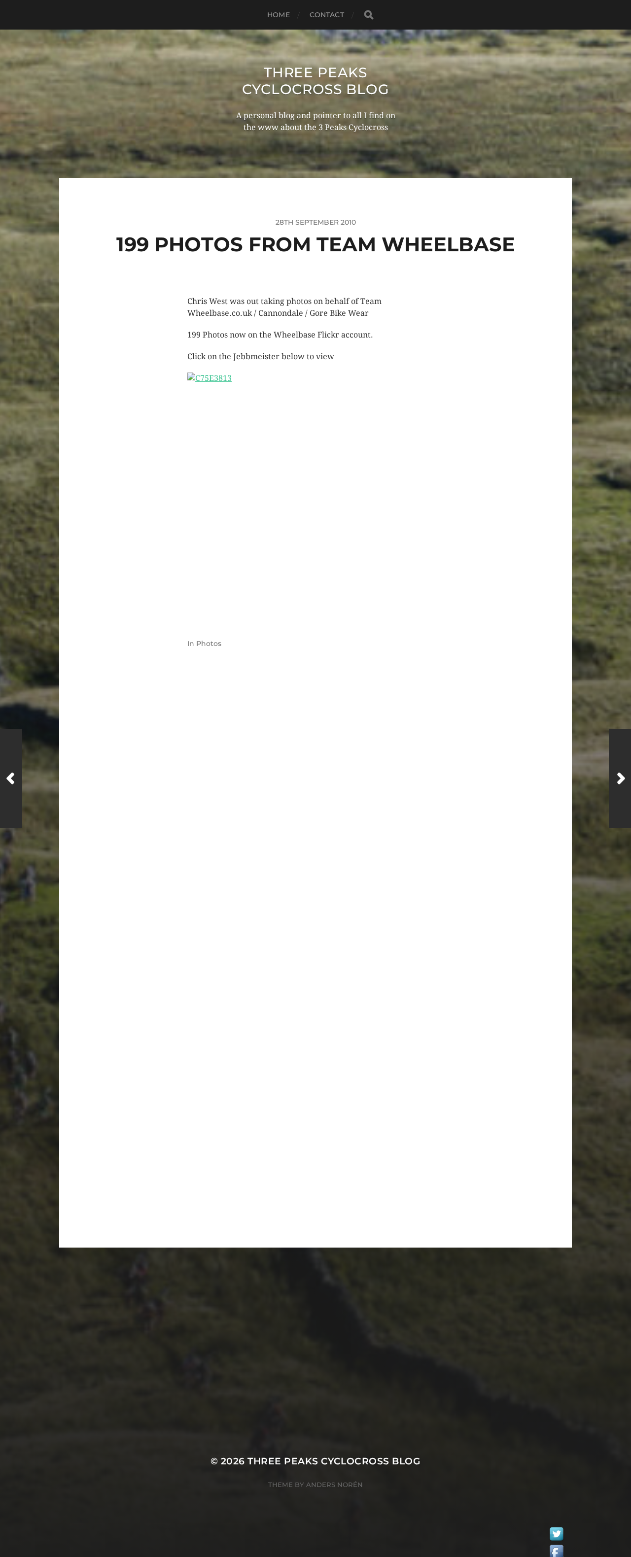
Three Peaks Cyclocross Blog (315, 81)
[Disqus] (315, 826)
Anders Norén (334, 1485)
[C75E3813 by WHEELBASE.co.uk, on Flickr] (315, 495)
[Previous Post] (11, 778)
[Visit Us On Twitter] (556, 1536)
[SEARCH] (369, 15)
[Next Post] (620, 778)
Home (278, 14)
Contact (327, 14)
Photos (208, 643)
